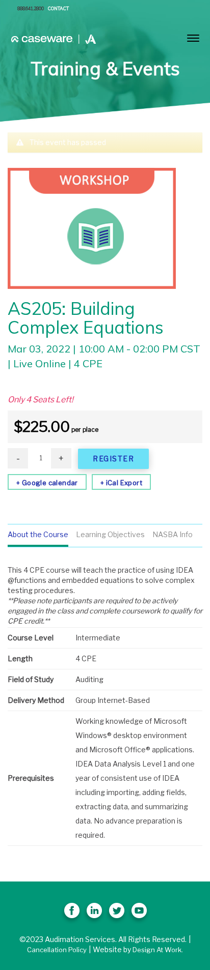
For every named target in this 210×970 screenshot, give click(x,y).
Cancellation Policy (57, 950)
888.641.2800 (30, 8)
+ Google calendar (47, 483)
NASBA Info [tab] (172, 534)
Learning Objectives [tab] (110, 534)
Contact (58, 8)
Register (113, 458)
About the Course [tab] (38, 534)
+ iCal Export (121, 483)
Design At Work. (158, 950)
